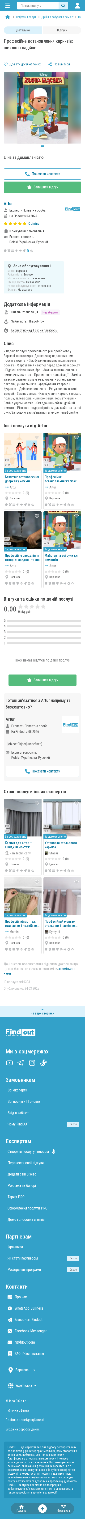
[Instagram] (32, 1063)
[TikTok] (43, 1063)
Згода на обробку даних (22, 1429)
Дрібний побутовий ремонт (57, 17)
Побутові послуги (26, 17)
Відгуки (62, 30)
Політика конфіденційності (25, 1420)
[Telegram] (21, 1063)
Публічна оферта (17, 1410)
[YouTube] (9, 1063)
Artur (8, 203)
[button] (42, 223)
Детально (23, 30)
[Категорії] (7, 5)
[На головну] (7, 17)
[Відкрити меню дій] (42, 1508)
